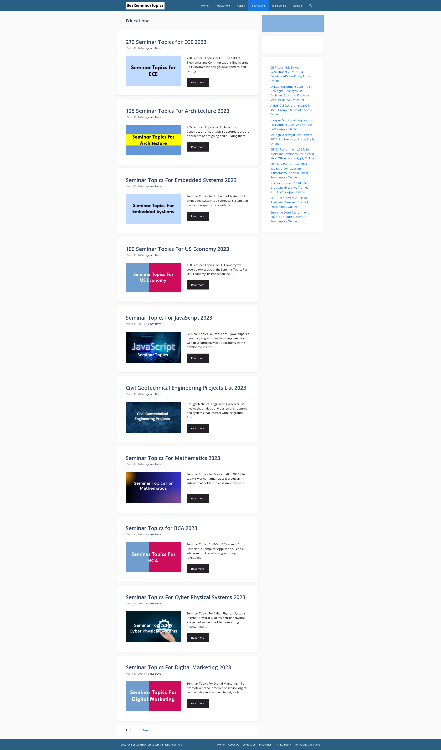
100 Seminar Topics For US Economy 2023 (177, 248)
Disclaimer (265, 744)
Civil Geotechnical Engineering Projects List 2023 (186, 387)
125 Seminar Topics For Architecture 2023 (177, 110)
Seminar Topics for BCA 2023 (161, 528)
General (297, 5)
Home (205, 5)
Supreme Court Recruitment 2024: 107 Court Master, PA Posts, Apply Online (289, 216)
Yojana (241, 5)
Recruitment (223, 5)
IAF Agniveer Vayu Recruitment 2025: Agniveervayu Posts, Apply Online (292, 139)
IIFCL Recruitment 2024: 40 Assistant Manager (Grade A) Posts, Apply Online (289, 202)
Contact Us (249, 744)
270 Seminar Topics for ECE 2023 (166, 41)
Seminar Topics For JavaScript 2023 (169, 317)
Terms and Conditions (307, 744)
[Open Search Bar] (310, 5)
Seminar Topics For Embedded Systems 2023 (181, 180)
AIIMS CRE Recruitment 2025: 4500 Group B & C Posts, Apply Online (291, 110)
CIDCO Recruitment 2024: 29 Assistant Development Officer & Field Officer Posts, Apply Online (292, 153)
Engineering (279, 5)
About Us (233, 744)
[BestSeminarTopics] (145, 5)
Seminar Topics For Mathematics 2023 (173, 458)
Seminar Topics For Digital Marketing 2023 (178, 667)
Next (148, 730)
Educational (258, 5)
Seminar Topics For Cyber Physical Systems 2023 (185, 597)
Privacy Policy (283, 744)
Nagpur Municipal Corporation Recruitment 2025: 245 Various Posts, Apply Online (291, 124)
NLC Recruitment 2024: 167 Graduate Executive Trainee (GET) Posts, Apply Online (289, 187)
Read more (197, 82)
